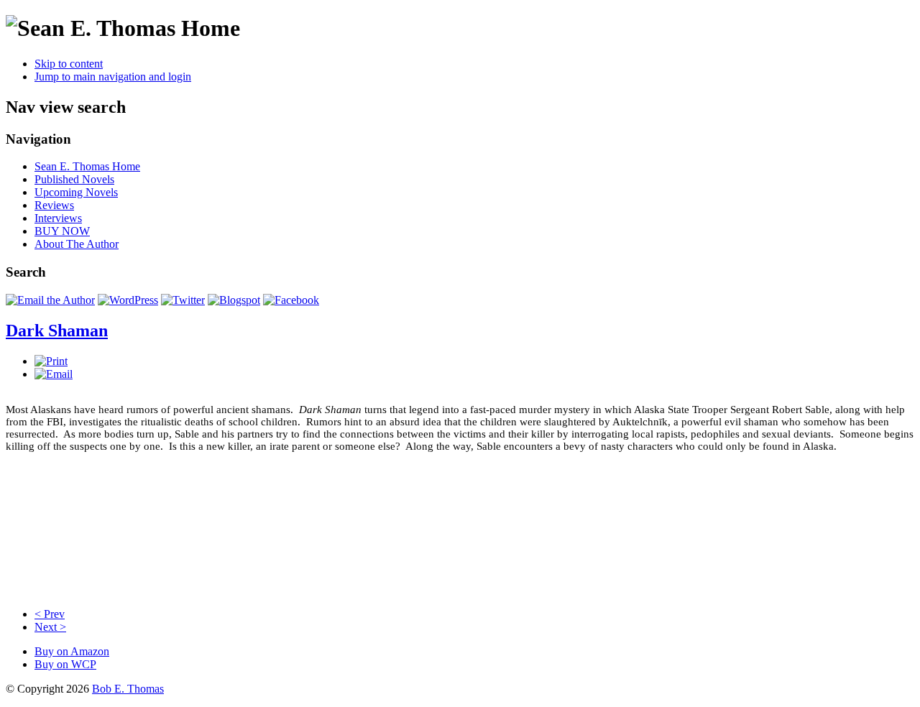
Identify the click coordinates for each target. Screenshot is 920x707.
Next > (50, 627)
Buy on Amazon (71, 651)
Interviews (58, 218)
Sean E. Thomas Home (87, 166)
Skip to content (68, 63)
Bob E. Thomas (128, 689)
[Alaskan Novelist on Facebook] (291, 300)
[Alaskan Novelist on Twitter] (183, 300)
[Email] (53, 374)
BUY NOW (62, 231)
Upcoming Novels (76, 192)
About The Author (76, 244)
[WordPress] (128, 300)
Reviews (54, 205)
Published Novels (74, 179)
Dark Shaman (57, 330)
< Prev (49, 614)
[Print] (51, 361)
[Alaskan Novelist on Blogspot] (234, 300)
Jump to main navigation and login (112, 76)
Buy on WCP (65, 664)
